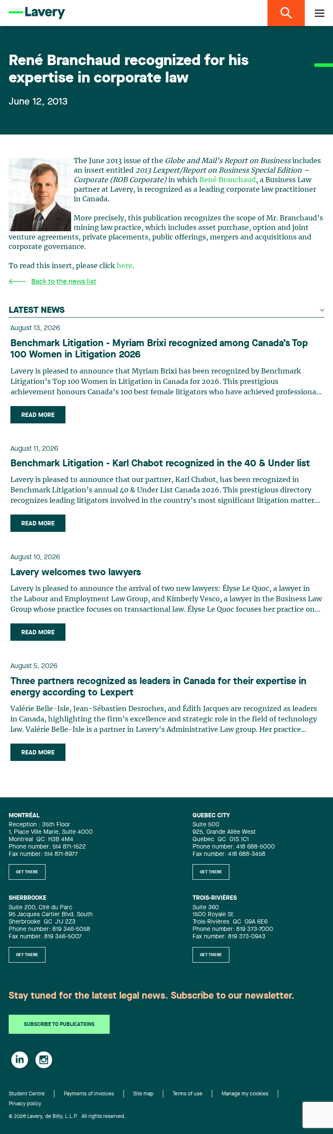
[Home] (37, 13)
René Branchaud (227, 180)
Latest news (37, 310)
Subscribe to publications (59, 1024)
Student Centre (27, 1094)
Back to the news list (63, 282)
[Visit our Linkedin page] (19, 1059)
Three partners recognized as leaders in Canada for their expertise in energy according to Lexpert (158, 687)
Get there (27, 872)
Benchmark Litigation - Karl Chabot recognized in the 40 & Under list (160, 464)
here (124, 265)
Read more (38, 415)
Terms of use (187, 1094)
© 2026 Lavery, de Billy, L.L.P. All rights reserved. (67, 1116)
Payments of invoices (89, 1094)
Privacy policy (25, 1104)
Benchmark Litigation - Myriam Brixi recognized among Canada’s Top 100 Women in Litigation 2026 (159, 349)
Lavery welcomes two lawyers (75, 572)
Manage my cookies (245, 1094)
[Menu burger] (319, 13)
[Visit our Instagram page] (43, 1059)
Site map (143, 1094)
